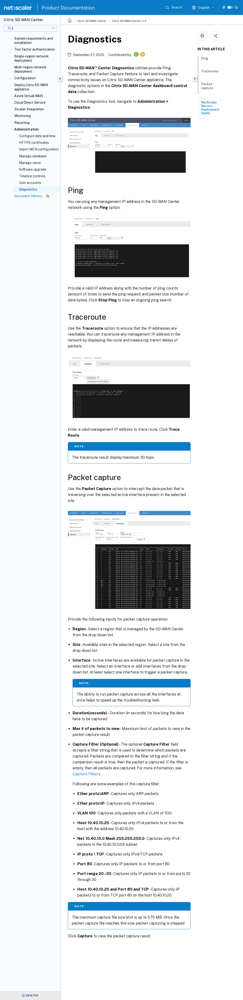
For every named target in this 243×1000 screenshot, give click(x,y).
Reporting (22, 123)
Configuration (25, 78)
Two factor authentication (34, 49)
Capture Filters (86, 774)
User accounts (30, 183)
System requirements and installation (33, 41)
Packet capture (207, 86)
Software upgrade (32, 169)
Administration (26, 129)
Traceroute (210, 71)
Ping (204, 58)
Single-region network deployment (31, 58)
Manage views (30, 163)
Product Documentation (68, 8)
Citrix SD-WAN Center (91, 21)
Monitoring (22, 116)
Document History (28, 196)
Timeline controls (32, 176)
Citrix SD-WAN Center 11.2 (129, 21)
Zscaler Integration (29, 109)
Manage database (33, 156)
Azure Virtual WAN (28, 96)
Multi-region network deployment (30, 69)
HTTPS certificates (34, 143)
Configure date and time (37, 136)
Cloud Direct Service (30, 102)
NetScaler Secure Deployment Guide (210, 108)
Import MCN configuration (39, 149)
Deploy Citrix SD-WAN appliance (31, 87)
